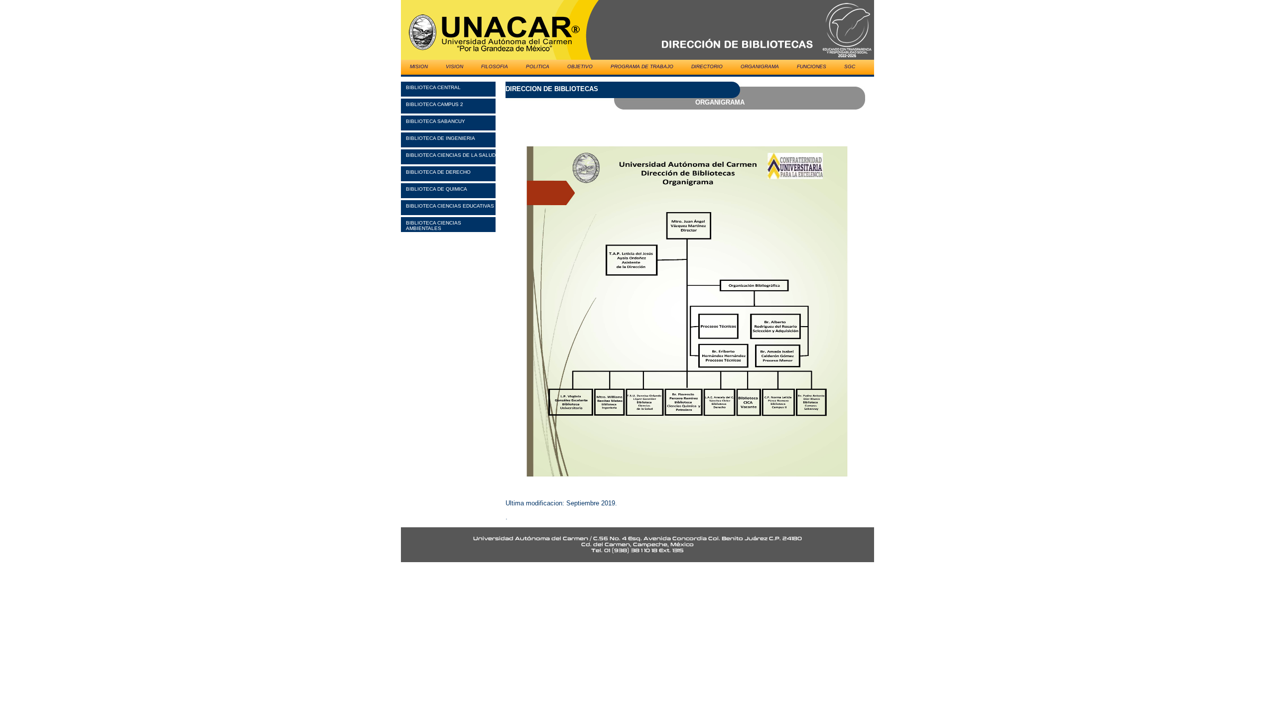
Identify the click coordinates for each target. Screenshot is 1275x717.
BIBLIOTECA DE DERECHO (438, 172)
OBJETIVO (580, 66)
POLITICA (537, 66)
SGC (849, 66)
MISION (419, 66)
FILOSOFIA (494, 66)
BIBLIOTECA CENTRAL (433, 87)
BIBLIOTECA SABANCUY (435, 121)
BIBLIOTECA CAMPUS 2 (434, 104)
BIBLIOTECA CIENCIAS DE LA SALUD (451, 155)
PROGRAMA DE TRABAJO (642, 66)
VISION (454, 66)
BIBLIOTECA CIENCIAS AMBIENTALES (433, 225)
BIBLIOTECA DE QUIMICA (436, 189)
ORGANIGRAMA (760, 66)
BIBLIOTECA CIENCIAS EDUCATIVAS (450, 206)
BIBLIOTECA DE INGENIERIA (440, 138)
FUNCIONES (811, 66)
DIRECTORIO (707, 66)
